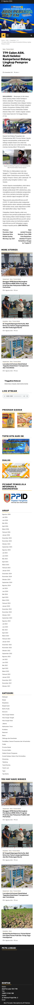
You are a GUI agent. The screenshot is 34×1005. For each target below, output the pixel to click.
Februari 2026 (6, 532)
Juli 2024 (5, 588)
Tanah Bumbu (6, 765)
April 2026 (5, 526)
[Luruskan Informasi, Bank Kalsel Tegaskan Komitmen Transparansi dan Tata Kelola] (17, 347)
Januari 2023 (6, 642)
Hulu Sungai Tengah (8, 718)
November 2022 (7, 647)
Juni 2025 (5, 556)
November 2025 (7, 541)
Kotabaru (5, 729)
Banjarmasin (6, 279)
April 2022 (5, 668)
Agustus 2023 (6, 621)
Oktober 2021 (6, 686)
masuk (14, 384)
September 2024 (7, 582)
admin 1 (17, 72)
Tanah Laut (5, 768)
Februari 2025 (6, 568)
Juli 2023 (5, 624)
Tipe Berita (5, 774)
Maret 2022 (5, 671)
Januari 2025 (6, 570)
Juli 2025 (5, 553)
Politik (4, 744)
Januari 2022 (6, 677)
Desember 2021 (7, 680)
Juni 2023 (5, 627)
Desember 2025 (7, 538)
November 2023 (7, 612)
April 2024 (5, 597)
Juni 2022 (5, 662)
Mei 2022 (5, 665)
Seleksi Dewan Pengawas (9, 753)
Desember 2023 (7, 609)
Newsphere (17, 1003)
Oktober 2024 (6, 579)
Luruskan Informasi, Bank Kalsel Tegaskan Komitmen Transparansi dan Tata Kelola (15, 366)
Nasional (4, 732)
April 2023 (5, 633)
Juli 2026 (5, 517)
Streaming (5, 759)
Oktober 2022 (6, 650)
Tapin (3, 771)
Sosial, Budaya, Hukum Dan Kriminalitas (14, 756)
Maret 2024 (5, 600)
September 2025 (7, 547)
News (4, 49)
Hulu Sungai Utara (7, 720)
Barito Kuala (5, 709)
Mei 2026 (5, 523)
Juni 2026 (5, 520)
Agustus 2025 (6, 550)
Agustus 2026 (6, 514)
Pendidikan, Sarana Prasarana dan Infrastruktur (16, 741)
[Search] (31, 35)
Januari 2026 (6, 535)
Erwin (16, 290)
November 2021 (7, 683)
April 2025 (5, 562)
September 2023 (7, 618)
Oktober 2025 (6, 544)
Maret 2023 (5, 636)
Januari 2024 (6, 606)
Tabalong (5, 762)
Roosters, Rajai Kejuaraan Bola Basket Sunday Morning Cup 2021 (9, 234)
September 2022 (7, 653)
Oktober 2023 (6, 615)
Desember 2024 (7, 573)
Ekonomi (4, 712)
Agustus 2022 (6, 656)
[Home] (3, 35)
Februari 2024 (6, 603)
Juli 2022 (5, 659)
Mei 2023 (5, 630)
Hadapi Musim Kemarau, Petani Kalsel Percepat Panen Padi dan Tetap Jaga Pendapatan (16, 935)
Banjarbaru (5, 321)
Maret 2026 (5, 529)
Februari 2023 (6, 639)
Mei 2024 (5, 594)
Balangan (5, 697)
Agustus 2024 (6, 585)
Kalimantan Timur (7, 726)
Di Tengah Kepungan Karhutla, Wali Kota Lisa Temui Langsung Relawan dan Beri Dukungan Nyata (16, 325)
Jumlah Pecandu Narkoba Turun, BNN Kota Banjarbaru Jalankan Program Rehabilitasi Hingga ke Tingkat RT (24, 236)
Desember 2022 (7, 645)
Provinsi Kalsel (10, 49)
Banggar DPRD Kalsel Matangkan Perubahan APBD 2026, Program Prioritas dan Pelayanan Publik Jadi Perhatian (16, 284)
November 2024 (7, 576)
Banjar (4, 700)
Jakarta (4, 723)
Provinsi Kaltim (6, 750)
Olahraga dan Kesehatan (9, 738)
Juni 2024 (5, 591)
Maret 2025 (5, 565)
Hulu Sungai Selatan (8, 715)
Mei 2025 (5, 559)
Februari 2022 (6, 674)
